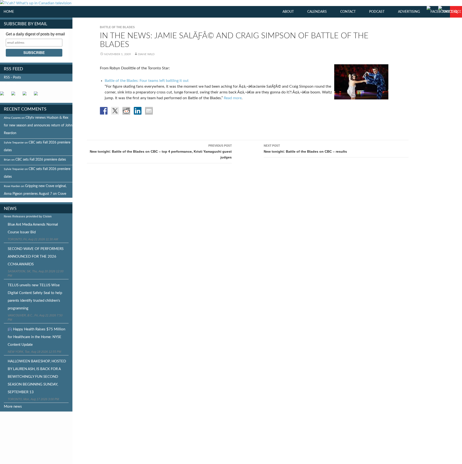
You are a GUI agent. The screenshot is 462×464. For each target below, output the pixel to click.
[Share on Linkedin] (137, 111)
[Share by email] (149, 111)
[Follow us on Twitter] (15, 95)
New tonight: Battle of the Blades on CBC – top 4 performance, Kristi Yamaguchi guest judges (161, 151)
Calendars (317, 11)
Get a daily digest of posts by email (35, 34)
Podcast (377, 11)
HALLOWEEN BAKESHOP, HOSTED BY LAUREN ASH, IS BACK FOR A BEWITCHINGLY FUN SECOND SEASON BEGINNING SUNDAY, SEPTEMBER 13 (37, 376)
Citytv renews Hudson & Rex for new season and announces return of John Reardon (38, 125)
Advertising (409, 11)
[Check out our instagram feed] (38, 95)
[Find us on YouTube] (26, 95)
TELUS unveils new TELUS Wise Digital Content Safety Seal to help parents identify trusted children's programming (35, 296)
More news (13, 406)
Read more (233, 98)
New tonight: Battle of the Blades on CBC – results (305, 148)
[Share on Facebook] (104, 111)
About (288, 11)
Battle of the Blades (117, 27)
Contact (348, 11)
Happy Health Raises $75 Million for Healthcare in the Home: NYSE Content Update (36, 336)
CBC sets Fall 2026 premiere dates (40, 159)
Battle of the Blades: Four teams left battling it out (147, 81)
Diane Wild (146, 54)
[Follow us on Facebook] (4, 95)
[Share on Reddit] (126, 111)
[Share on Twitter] (115, 111)
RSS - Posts (12, 77)
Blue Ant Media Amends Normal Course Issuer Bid (33, 228)
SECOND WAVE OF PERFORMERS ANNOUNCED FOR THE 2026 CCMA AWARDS (36, 256)
